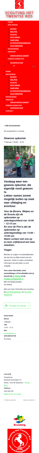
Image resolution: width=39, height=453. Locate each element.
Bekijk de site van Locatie (12, 394)
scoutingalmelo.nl (10, 333)
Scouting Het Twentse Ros (19, 14)
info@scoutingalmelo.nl (13, 279)
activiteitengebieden (14, 292)
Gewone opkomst (10, 400)
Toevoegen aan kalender (17, 306)
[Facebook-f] (10, 67)
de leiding (17, 276)
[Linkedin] (25, 67)
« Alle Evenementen (12, 125)
